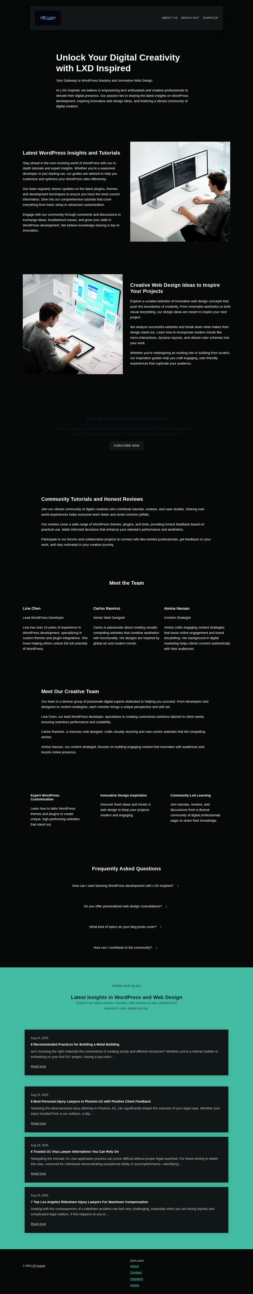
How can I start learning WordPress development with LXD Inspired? (123, 886)
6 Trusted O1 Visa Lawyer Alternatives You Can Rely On (75, 1151)
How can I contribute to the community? (123, 947)
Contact (136, 1272)
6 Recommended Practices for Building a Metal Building (75, 1044)
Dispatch (136, 1279)
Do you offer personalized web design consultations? (123, 906)
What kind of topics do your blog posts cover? (123, 927)
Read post (38, 1066)
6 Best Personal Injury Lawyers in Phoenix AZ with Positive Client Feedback (91, 1101)
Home (134, 1285)
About (134, 1266)
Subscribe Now (126, 445)
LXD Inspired (38, 1265)
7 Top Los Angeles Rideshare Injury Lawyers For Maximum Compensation (89, 1202)
